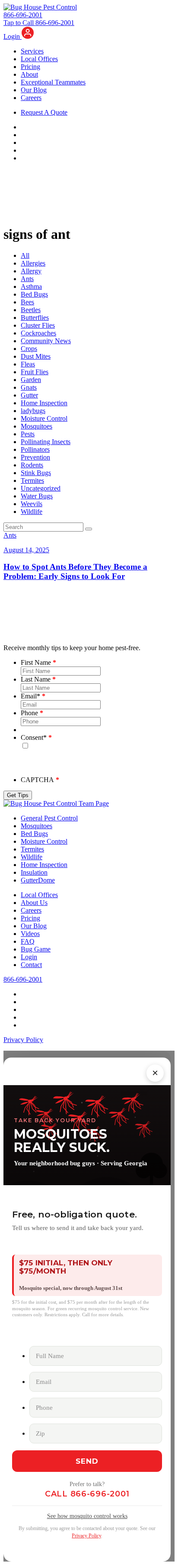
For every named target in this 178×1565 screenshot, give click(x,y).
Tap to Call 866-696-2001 (38, 22)
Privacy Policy (23, 1039)
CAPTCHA (37, 779)
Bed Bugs (34, 294)
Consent (34, 737)
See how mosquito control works (87, 1516)
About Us (34, 902)
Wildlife (31, 511)
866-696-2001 (22, 15)
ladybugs (33, 410)
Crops (29, 348)
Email (30, 696)
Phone (29, 713)
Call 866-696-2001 (87, 1494)
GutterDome (38, 880)
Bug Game (36, 949)
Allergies (33, 263)
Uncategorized (40, 488)
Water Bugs (37, 496)
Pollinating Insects (45, 441)
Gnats (29, 387)
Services (32, 51)
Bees (27, 302)
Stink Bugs (36, 472)
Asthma (31, 286)
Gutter (29, 395)
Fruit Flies (34, 372)
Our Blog (34, 90)
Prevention (35, 457)
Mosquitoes (36, 426)
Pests (28, 434)
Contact (31, 964)
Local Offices (39, 59)
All (25, 255)
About (29, 74)
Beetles (31, 309)
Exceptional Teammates (53, 82)
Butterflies (35, 317)
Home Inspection (44, 403)
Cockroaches (38, 333)
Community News (46, 340)
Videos (30, 933)
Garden (31, 379)
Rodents (32, 465)
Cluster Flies (38, 325)
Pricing (30, 66)
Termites (32, 480)
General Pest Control (49, 818)
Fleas (28, 364)
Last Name (36, 679)
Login (12, 36)
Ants (27, 278)
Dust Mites (36, 356)
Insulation (34, 872)
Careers (31, 97)
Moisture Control (44, 418)
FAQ (28, 941)
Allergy (31, 271)
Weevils (31, 503)
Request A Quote (44, 112)
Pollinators (35, 449)
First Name (36, 662)
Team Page (94, 803)
